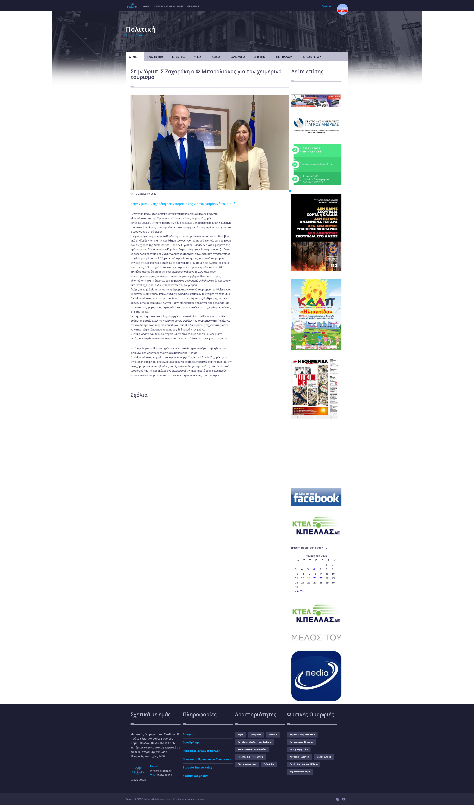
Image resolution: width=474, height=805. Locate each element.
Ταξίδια (215, 56)
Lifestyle (178, 56)
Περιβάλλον (284, 56)
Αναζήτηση (327, 6)
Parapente (256, 734)
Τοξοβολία (269, 764)
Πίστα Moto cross (247, 764)
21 (320, 578)
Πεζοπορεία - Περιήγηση (250, 757)
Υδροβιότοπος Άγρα (300, 772)
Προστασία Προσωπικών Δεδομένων (207, 759)
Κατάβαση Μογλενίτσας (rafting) (254, 742)
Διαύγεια (188, 734)
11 (302, 573)
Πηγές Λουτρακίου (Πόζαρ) (304, 764)
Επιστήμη (260, 56)
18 (302, 578)
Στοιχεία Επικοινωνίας (197, 767)
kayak (240, 734)
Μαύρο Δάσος (323, 757)
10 (296, 573)
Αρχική (146, 6)
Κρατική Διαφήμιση (195, 775)
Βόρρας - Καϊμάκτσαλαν (302, 734)
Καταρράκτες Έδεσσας (301, 742)
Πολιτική (143, 35)
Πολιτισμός (155, 56)
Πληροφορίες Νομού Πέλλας (168, 6)
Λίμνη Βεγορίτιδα (299, 749)
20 (314, 578)
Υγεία (197, 56)
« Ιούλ (299, 591)
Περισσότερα (311, 56)
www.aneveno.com (194, 799)
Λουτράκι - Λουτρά (299, 757)
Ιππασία (273, 734)
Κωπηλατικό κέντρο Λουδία (252, 749)
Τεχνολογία (237, 56)
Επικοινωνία (193, 6)
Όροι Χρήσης (191, 742)
